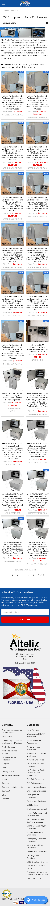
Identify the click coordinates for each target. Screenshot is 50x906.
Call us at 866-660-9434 (25, 663)
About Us (6, 768)
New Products (33, 730)
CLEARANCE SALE (35, 879)
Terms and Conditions (11, 775)
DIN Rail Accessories (35, 783)
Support (5, 764)
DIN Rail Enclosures (35, 779)
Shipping (5, 779)
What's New (7, 736)
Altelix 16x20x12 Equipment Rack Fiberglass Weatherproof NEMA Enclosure (37, 348)
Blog (4, 795)
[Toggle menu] (3, 5)
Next (40, 575)
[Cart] (46, 23)
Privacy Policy (8, 771)
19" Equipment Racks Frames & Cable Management (36, 772)
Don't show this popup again (19, 471)
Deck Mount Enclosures (37, 801)
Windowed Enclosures (36, 791)
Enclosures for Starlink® (37, 809)
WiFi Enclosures (33, 805)
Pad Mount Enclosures (36, 787)
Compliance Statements (12, 787)
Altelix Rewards (8, 747)
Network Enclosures (35, 760)
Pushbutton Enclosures (37, 852)
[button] (20, 23)
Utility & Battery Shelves (37, 862)
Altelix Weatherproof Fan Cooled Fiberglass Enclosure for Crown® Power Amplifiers (12, 396)
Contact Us (6, 791)
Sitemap (5, 799)
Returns (5, 783)
